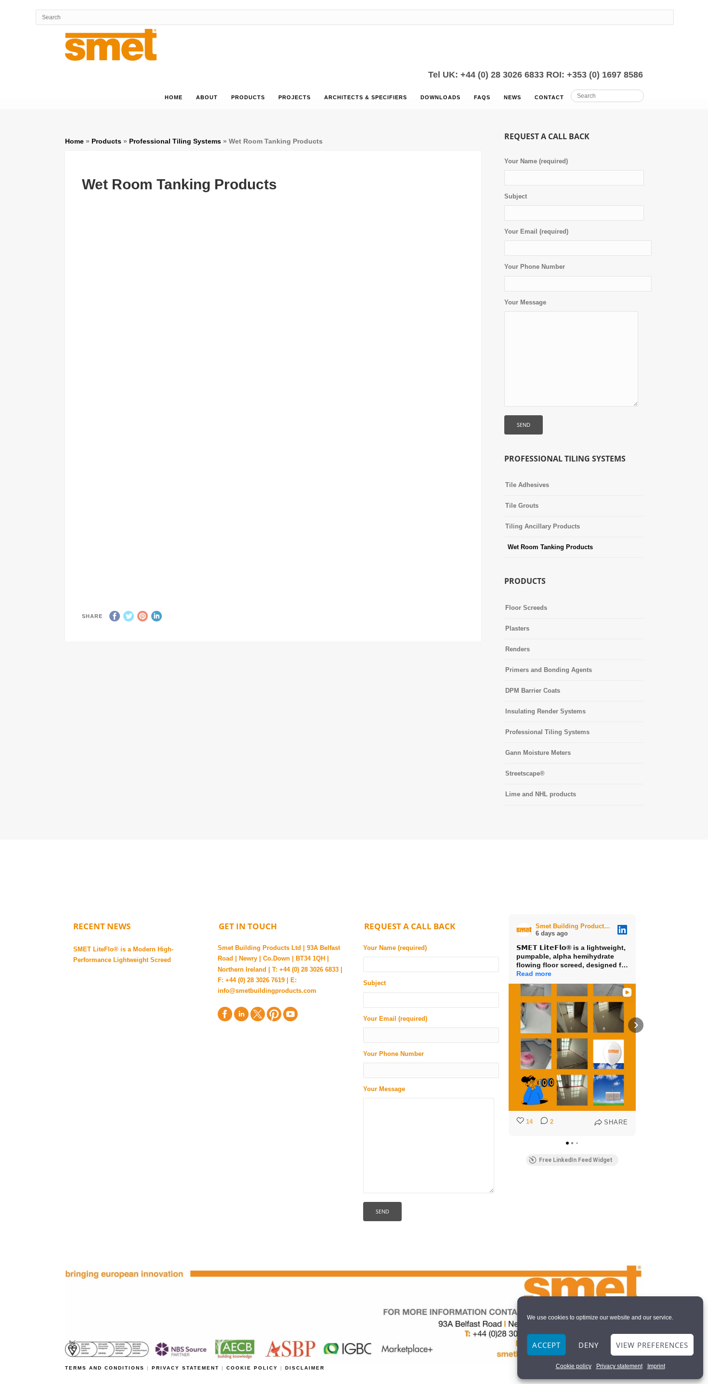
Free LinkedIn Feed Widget (576, 1160)
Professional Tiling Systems (175, 141)
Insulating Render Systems (545, 711)
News (512, 97)
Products (248, 97)
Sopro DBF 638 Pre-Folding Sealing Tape (369, 555)
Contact (549, 97)
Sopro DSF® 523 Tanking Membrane (321, 294)
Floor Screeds (526, 607)
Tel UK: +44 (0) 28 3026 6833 (487, 74)
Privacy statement (619, 1366)
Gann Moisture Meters (538, 752)
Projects (294, 97)
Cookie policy (573, 1366)
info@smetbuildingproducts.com (267, 990)
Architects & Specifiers (365, 97)
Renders (517, 649)
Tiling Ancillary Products (542, 526)
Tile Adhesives (527, 484)
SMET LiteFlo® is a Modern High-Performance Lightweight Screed (123, 954)
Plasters (517, 628)
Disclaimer (305, 1368)
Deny (588, 1345)
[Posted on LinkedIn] (622, 930)
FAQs (482, 97)
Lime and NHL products (540, 794)
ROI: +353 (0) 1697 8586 (594, 74)
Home (174, 97)
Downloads (440, 97)
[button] (508, 1025)
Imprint (656, 1366)
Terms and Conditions (106, 1368)
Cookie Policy (252, 1368)
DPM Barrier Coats (532, 690)
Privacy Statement (187, 1368)
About (207, 97)
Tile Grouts (521, 505)
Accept (546, 1345)
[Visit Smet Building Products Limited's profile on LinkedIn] (526, 929)
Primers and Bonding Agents (548, 669)
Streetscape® (525, 773)
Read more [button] (533, 973)
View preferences (652, 1345)
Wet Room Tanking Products (550, 547)
